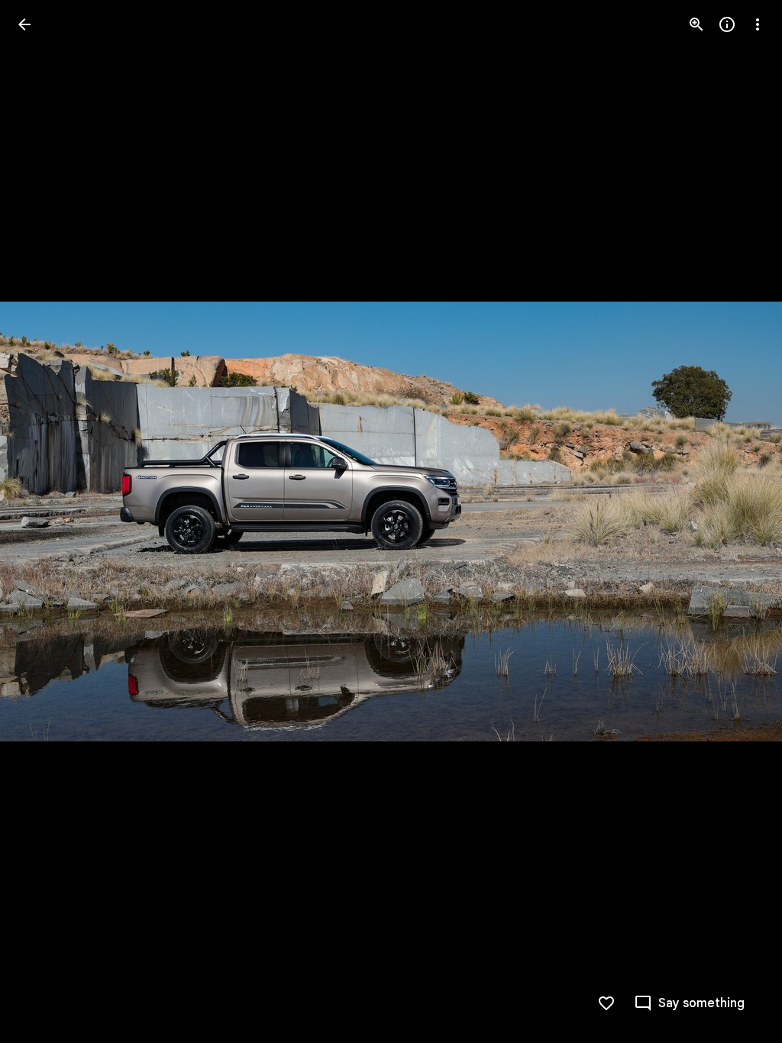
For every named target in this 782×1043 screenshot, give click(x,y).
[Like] (606, 1003)
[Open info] (727, 24)
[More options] (757, 24)
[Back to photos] (24, 24)
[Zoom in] (696, 24)
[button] (689, 1003)
